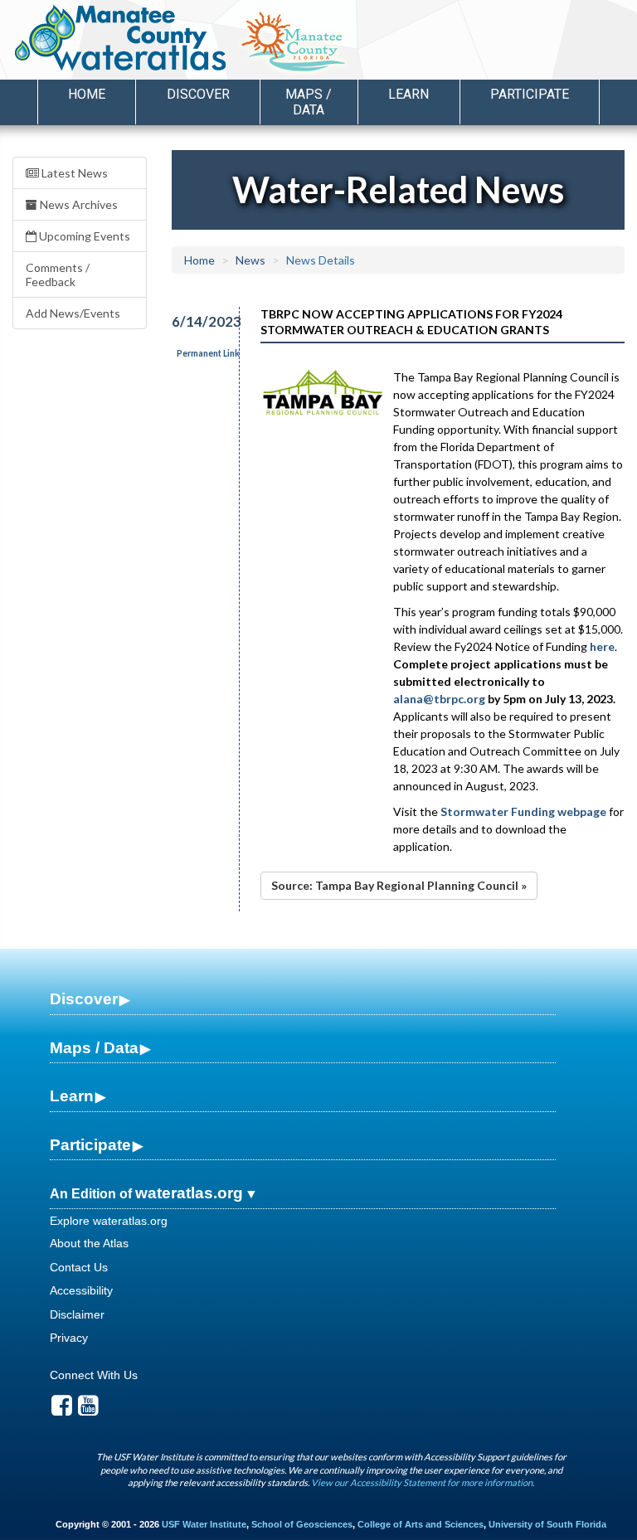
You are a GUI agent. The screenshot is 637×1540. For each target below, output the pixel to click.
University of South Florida (547, 1524)
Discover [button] (198, 94)
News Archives (77, 204)
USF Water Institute (204, 1524)
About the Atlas (89, 1243)
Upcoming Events (83, 236)
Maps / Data (94, 1048)
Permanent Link (208, 353)
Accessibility (81, 1290)
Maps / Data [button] (308, 102)
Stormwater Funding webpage (523, 811)
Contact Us (79, 1267)
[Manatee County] (335, 42)
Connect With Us (94, 1375)
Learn (72, 1096)
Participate (90, 1145)
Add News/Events (73, 313)
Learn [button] (408, 94)
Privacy (69, 1337)
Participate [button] (529, 94)
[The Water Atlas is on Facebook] (62, 1409)
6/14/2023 (196, 321)
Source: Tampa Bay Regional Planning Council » (399, 885)
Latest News (73, 173)
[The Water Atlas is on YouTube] (88, 1409)
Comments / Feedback (58, 274)
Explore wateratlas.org (109, 1220)
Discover (84, 999)
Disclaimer (77, 1314)
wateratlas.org (189, 1193)
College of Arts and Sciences (420, 1524)
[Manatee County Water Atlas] (119, 37)
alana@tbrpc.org (439, 699)
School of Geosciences (302, 1524)
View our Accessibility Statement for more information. (422, 1482)
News (250, 260)
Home (86, 94)
